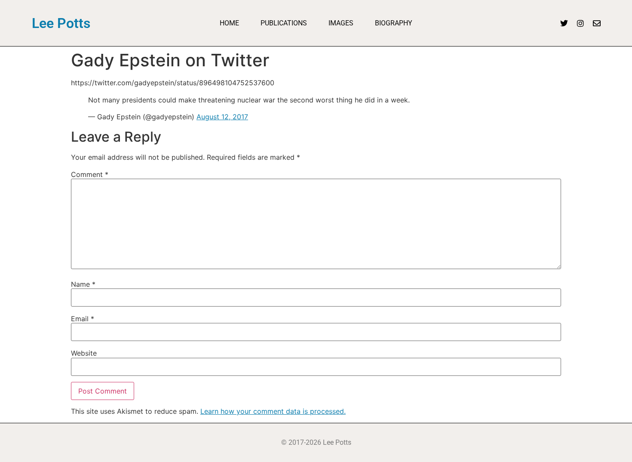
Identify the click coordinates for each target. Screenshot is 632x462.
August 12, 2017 (222, 116)
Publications (284, 23)
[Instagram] (580, 23)
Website (84, 353)
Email (82, 318)
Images (340, 23)
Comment (89, 174)
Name (83, 284)
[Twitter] (564, 23)
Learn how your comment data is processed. (273, 411)
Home (229, 23)
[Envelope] (597, 23)
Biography (393, 23)
